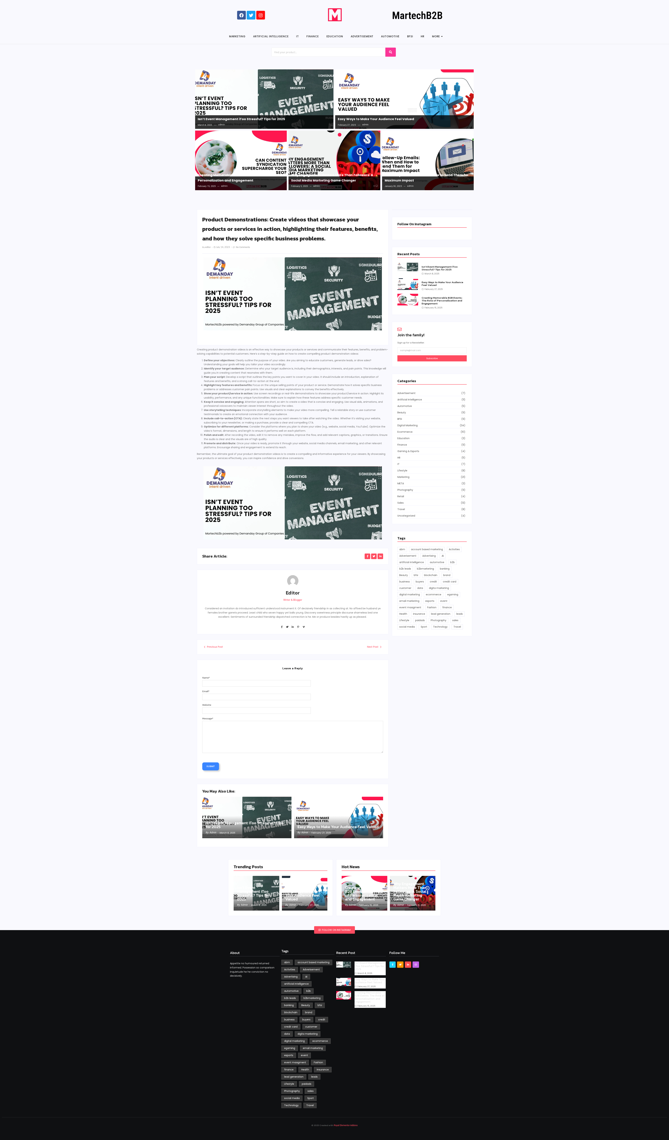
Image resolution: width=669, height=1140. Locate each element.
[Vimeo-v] (304, 627)
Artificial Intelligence (271, 36)
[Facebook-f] (282, 627)
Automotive (390, 36)
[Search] (390, 52)
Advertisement (362, 36)
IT (297, 36)
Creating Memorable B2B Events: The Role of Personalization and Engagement (234, 178)
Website (206, 705)
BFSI (410, 36)
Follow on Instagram (336, 930)
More (436, 36)
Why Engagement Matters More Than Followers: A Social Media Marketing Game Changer (332, 178)
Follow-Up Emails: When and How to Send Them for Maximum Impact (426, 178)
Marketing (237, 36)
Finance (312, 36)
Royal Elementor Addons (346, 1125)
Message (207, 718)
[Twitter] (287, 627)
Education (334, 36)
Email (205, 691)
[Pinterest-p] (298, 627)
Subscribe (432, 358)
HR (422, 36)
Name (206, 678)
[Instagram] (416, 964)
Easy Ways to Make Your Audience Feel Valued (376, 119)
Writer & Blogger (292, 599)
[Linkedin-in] (293, 627)
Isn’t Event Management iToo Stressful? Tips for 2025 (241, 119)
